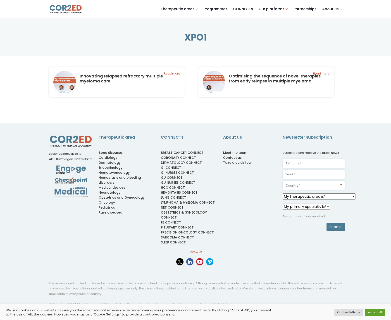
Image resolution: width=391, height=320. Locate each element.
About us (330, 9)
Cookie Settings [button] (348, 312)
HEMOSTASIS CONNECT (179, 192)
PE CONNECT (171, 222)
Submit (335, 226)
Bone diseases (111, 152)
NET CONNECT (172, 207)
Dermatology (110, 162)
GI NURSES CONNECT (177, 172)
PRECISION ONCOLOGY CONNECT (187, 232)
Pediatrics (107, 207)
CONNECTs (243, 9)
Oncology (107, 202)
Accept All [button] (375, 312)
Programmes (215, 9)
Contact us (232, 157)
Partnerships (305, 9)
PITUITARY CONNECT (177, 227)
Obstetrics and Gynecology (122, 197)
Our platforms (271, 9)
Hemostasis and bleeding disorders (120, 180)
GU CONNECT (172, 177)
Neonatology (109, 192)
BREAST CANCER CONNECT (182, 152)
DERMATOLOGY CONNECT (181, 162)
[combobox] (314, 185)
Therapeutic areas (178, 9)
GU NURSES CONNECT (178, 182)
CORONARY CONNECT (178, 157)
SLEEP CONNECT (173, 242)
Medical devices (112, 187)
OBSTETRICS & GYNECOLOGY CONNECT (184, 215)
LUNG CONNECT (173, 197)
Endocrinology (110, 167)
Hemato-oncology (114, 172)
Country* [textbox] (293, 185)
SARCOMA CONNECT (177, 237)
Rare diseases (110, 212)
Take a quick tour (237, 162)
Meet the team (235, 152)
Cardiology (108, 157)
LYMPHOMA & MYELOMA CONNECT (188, 202)
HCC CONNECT (173, 187)
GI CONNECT (171, 167)
